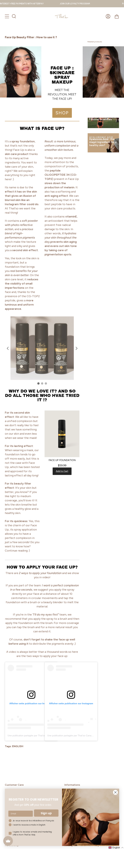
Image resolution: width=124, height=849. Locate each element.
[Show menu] (7, 16)
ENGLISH (17, 746)
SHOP (62, 112)
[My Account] (108, 16)
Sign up (46, 813)
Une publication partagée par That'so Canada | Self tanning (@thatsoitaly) (85, 735)
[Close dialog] (115, 792)
